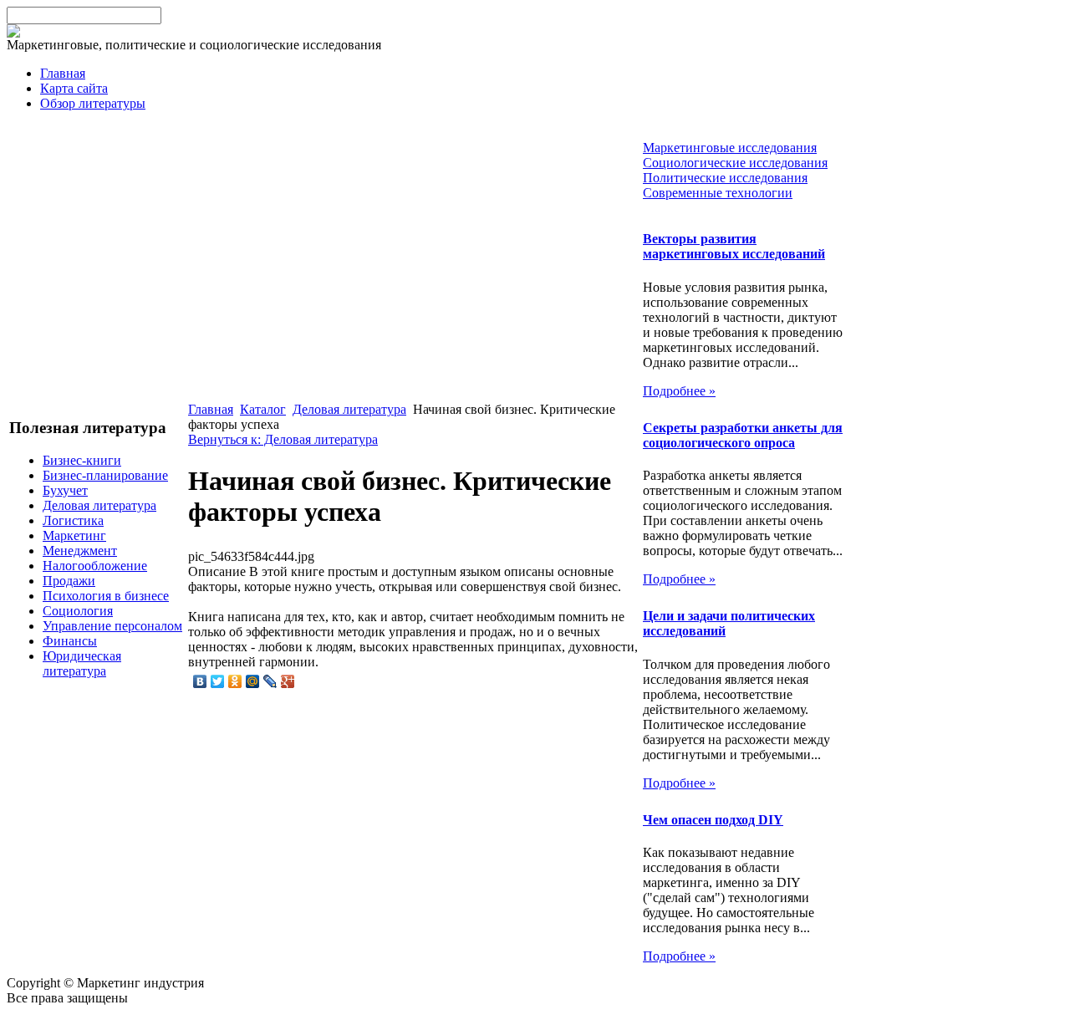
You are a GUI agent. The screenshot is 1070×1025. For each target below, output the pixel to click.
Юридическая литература (82, 663)
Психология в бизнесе (106, 596)
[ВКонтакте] (200, 681)
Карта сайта (74, 88)
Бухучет (65, 490)
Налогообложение (95, 565)
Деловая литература (99, 505)
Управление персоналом (112, 626)
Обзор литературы (92, 103)
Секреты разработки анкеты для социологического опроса (743, 435)
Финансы (70, 641)
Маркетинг (74, 535)
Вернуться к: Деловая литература (283, 439)
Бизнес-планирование (105, 475)
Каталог (263, 409)
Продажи (69, 581)
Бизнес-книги (82, 460)
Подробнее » (679, 391)
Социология (78, 611)
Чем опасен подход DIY (713, 820)
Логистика (73, 520)
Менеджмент (80, 550)
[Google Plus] (288, 681)
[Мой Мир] (253, 681)
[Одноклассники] (235, 681)
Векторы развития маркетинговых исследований (734, 246)
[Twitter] (218, 681)
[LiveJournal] (270, 681)
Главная (62, 73)
